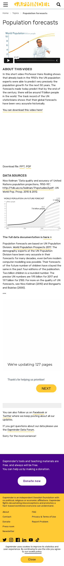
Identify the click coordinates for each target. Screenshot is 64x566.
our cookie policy (33, 551)
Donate (6, 521)
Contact (7, 516)
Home (6, 13)
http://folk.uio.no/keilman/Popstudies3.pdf (28, 187)
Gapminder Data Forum (20, 429)
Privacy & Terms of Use (44, 516)
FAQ (34, 512)
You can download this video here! (23, 109)
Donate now (32, 481)
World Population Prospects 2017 (32, 247)
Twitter (7, 416)
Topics (15, 13)
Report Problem (40, 521)
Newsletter (8, 531)
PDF (28, 166)
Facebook (38, 412)
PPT (22, 166)
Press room (8, 526)
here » (47, 237)
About (6, 512)
